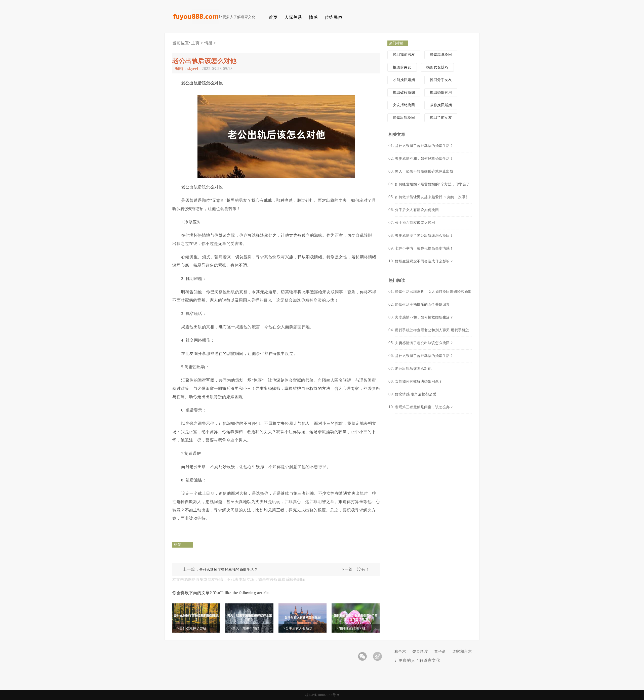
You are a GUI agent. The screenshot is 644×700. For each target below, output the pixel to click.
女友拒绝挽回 (404, 105)
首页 (273, 17)
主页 (195, 43)
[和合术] (195, 23)
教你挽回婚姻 (441, 105)
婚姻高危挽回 (441, 55)
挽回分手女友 (441, 80)
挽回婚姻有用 (441, 92)
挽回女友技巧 (437, 67)
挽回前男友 (402, 67)
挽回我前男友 (404, 55)
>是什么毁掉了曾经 (192, 628)
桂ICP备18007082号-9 (322, 695)
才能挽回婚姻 (404, 80)
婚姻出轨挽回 (404, 117)
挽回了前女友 (441, 117)
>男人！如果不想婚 (245, 628)
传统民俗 (333, 17)
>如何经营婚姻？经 (351, 628)
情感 (313, 17)
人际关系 (293, 17)
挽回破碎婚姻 (404, 92)
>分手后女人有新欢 (298, 628)
